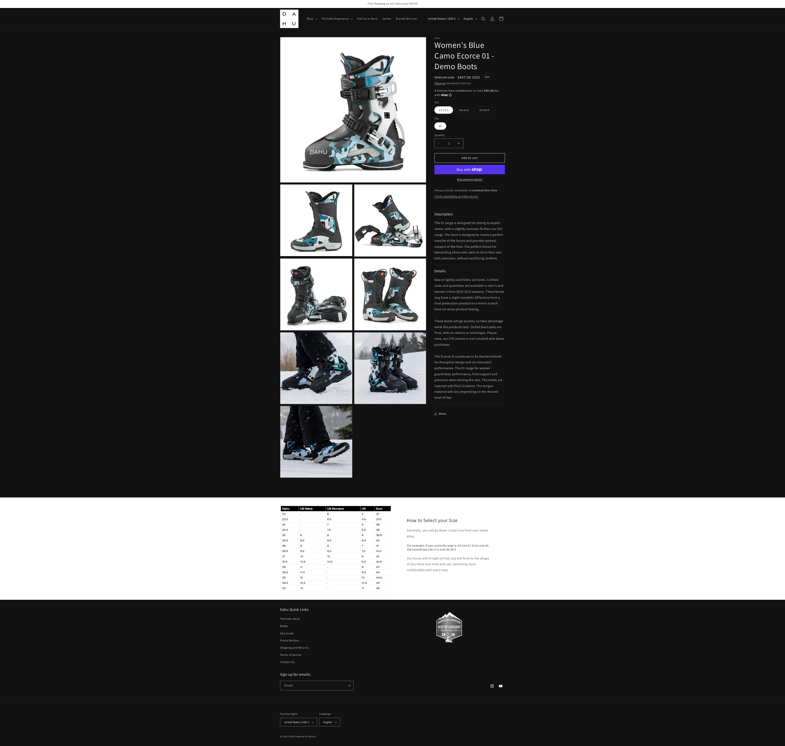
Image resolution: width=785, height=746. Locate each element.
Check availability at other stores (456, 196)
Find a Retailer (289, 640)
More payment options (469, 179)
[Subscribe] (348, 685)
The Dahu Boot (290, 619)
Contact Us (287, 662)
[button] (311, 18)
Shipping (439, 83)
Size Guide (287, 633)
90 (440, 126)
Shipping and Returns (294, 647)
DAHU (291, 736)
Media (284, 626)
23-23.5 (444, 110)
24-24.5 (466, 111)
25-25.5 (486, 111)
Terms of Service (291, 655)
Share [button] (442, 413)
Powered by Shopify (305, 736)
